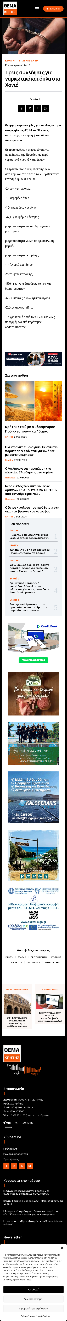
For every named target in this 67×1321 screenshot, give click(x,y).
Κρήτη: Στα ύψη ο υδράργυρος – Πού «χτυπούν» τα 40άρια (31, 429)
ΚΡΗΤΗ (10, 60)
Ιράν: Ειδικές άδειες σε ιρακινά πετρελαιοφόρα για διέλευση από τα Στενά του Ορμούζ (29, 568)
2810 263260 (16, 1111)
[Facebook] (21, 108)
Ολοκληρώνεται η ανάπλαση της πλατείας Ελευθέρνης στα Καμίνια (29, 470)
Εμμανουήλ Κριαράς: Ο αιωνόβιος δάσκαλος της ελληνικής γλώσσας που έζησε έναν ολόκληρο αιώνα (29, 587)
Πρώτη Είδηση (28, 60)
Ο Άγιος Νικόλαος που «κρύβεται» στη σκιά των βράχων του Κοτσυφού (32, 509)
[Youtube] (30, 1166)
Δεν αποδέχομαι (33, 1299)
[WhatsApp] (45, 108)
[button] (62, 1248)
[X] (29, 108)
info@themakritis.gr (22, 1107)
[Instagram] (14, 1166)
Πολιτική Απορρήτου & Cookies (35, 1316)
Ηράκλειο (10, 477)
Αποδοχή (33, 1289)
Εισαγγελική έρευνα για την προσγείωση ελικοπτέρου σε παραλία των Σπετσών (28, 607)
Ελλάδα (9, 460)
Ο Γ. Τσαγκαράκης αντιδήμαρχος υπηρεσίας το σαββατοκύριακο (17, 1022)
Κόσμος (14, 530)
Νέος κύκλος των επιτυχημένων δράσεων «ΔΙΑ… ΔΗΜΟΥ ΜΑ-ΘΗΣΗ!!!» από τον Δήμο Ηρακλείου (31, 490)
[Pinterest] (37, 108)
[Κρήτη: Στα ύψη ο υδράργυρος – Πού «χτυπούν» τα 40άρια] (33, 401)
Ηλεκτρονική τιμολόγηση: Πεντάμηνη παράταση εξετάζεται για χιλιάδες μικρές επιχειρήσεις (31, 451)
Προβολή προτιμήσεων (33, 1308)
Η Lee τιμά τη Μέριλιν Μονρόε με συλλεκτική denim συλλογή (29, 536)
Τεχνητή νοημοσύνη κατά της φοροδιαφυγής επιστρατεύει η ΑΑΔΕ (50, 1017)
